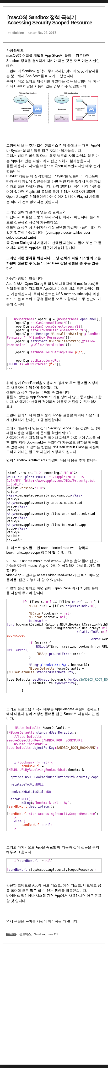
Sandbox (39, 934)
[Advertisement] (54, 1007)
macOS (53, 934)
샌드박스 (25, 934)
